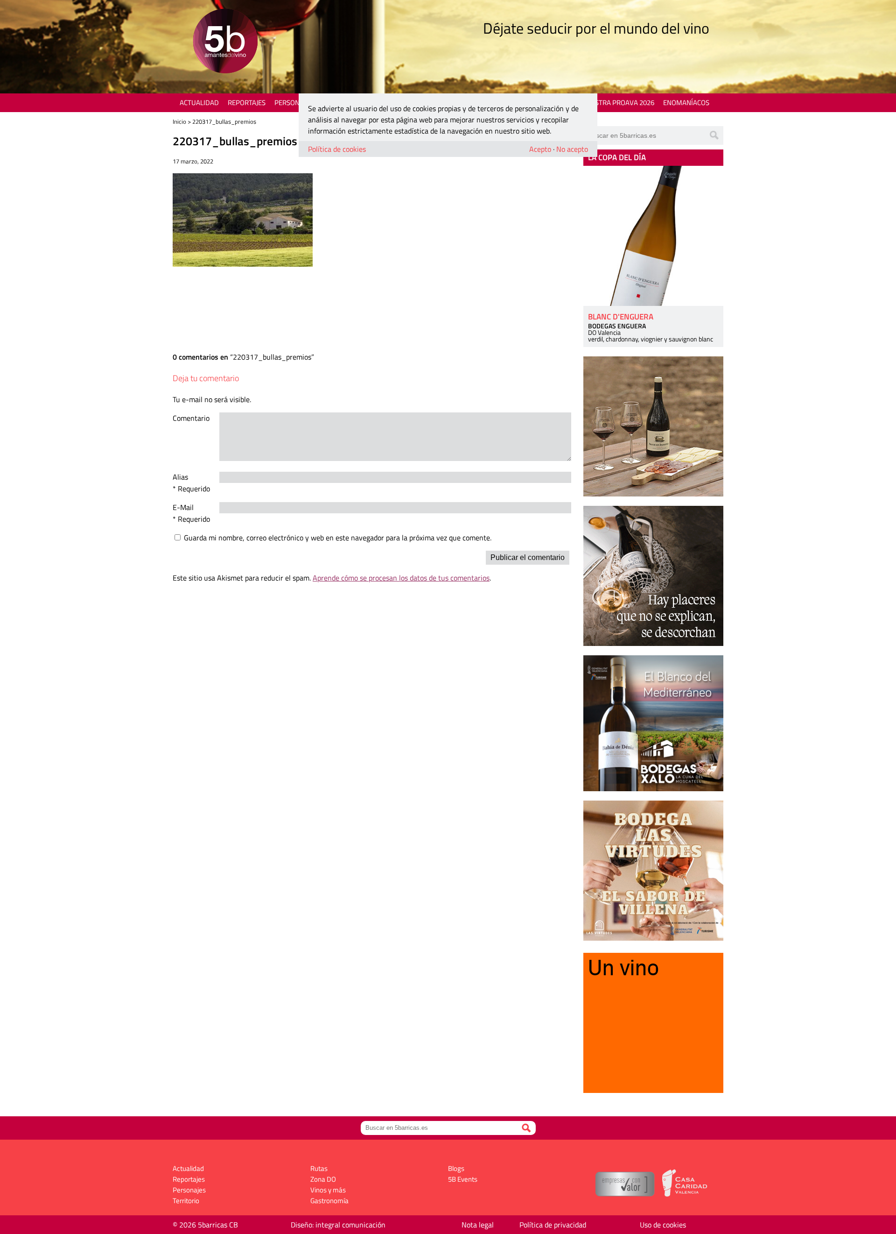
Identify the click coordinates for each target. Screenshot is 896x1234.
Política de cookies (337, 149)
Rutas (319, 1168)
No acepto (572, 149)
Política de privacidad (552, 1224)
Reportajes (247, 102)
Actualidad (199, 102)
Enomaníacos (686, 102)
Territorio (186, 1200)
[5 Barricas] (225, 42)
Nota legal (478, 1224)
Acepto (540, 149)
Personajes (293, 102)
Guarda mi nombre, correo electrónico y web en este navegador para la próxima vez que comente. (337, 537)
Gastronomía (329, 1200)
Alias (180, 476)
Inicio (179, 121)
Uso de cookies (663, 1224)
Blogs (456, 1168)
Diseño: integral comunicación (338, 1224)
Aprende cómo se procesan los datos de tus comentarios (401, 577)
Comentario (191, 418)
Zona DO (323, 1179)
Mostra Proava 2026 (619, 102)
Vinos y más (328, 1189)
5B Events (462, 1179)
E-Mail (183, 507)
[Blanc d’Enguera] (653, 236)
